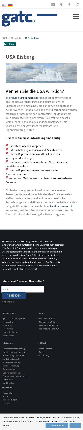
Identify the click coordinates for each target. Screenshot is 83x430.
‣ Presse (5, 396)
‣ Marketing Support (10, 359)
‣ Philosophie (7, 322)
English (5, 5)
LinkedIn (53, 4)
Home (5, 38)
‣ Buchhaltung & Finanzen (13, 355)
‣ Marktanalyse (8, 383)
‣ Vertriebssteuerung (10, 365)
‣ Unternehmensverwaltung (14, 352)
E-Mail (6, 288)
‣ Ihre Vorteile (7, 328)
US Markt (16, 38)
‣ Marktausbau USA (46, 322)
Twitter (61, 4)
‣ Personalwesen (9, 369)
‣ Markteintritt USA (46, 318)
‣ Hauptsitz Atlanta (10, 332)
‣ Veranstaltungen (9, 399)
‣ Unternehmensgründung (13, 348)
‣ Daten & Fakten (45, 348)
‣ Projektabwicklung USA (48, 328)
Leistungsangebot (61, 206)
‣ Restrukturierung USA (48, 325)
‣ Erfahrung (7, 325)
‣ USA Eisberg (43, 355)
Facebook (69, 4)
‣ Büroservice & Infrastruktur (14, 376)
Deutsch (11, 5)
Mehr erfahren (57, 425)
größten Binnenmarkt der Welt (27, 98)
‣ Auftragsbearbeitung (11, 362)
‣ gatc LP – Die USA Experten (13, 318)
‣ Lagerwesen (7, 379)
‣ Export (41, 352)
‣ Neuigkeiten (7, 393)
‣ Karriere (6, 403)
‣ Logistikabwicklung (11, 373)
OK (75, 425)
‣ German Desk (8, 335)
